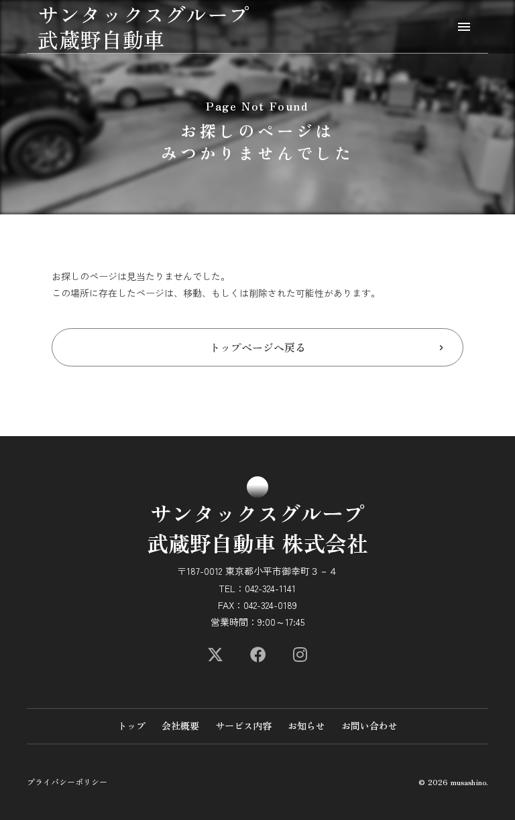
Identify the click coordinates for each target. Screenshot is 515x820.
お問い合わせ (369, 726)
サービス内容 (243, 726)
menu (464, 27)
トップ (131, 726)
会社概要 (180, 726)
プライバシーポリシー (67, 781)
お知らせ (306, 726)
